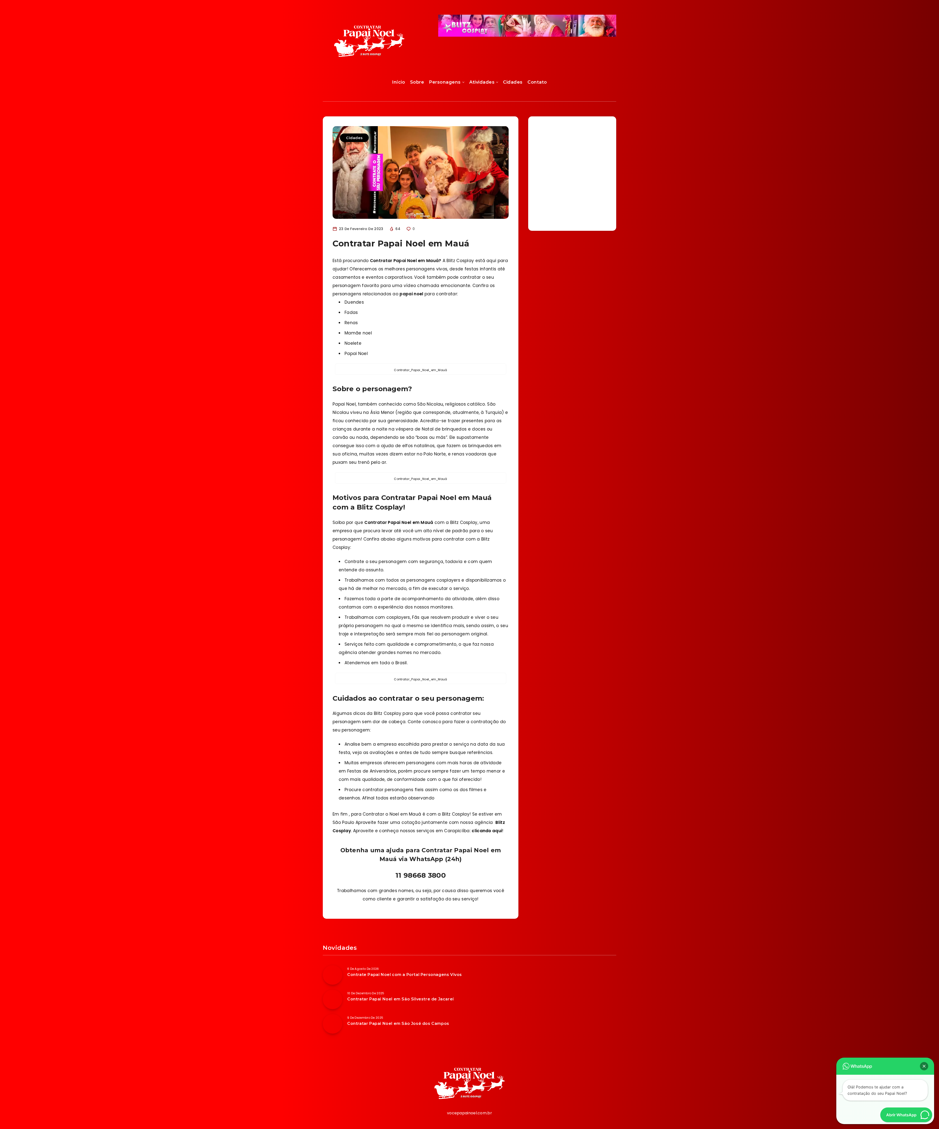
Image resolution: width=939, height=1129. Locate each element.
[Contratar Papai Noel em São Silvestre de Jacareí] (332, 999)
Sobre (417, 82)
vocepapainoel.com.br (469, 1113)
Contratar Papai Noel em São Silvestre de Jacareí (400, 999)
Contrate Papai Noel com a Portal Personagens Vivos (404, 974)
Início (398, 82)
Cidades (513, 82)
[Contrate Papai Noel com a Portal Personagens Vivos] (332, 975)
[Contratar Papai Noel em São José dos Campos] (332, 1024)
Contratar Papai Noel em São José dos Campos (398, 1023)
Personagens (445, 82)
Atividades (481, 82)
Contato (537, 82)
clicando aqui (487, 831)
